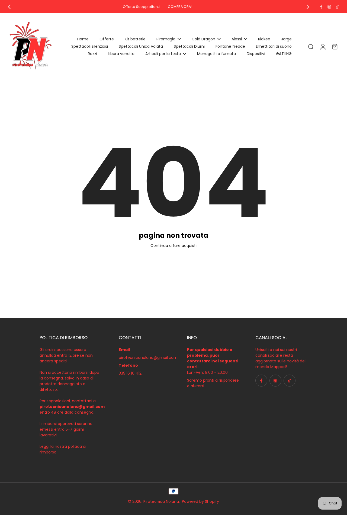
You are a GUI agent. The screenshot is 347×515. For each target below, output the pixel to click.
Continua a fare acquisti (173, 245)
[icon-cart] (334, 46)
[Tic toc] (337, 7)
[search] (311, 46)
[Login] (323, 46)
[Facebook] (321, 7)
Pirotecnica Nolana (161, 501)
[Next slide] (308, 7)
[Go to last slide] (9, 7)
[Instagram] (329, 7)
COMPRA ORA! (180, 6)
